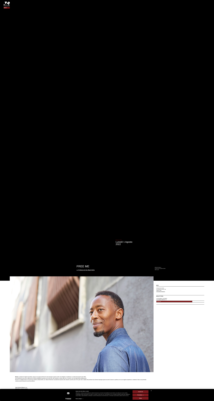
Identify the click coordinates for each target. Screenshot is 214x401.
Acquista (159, 301)
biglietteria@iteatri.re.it (163, 299)
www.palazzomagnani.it (160, 291)
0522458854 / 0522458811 (162, 298)
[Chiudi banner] (151, 390)
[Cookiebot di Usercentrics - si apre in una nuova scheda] (68, 399)
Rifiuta (140, 398)
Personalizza (139, 394)
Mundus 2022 (119, 240)
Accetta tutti (140, 391)
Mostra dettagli (79, 398)
